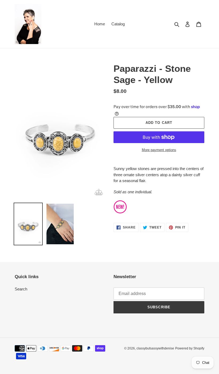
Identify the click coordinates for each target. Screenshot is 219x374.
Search (21, 289)
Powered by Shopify (189, 348)
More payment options (159, 150)
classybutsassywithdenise (155, 348)
